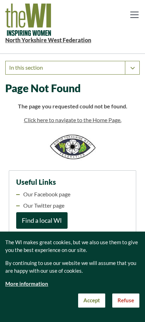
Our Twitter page (43, 205)
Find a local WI (42, 220)
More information (26, 284)
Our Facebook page (46, 194)
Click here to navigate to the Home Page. (72, 120)
